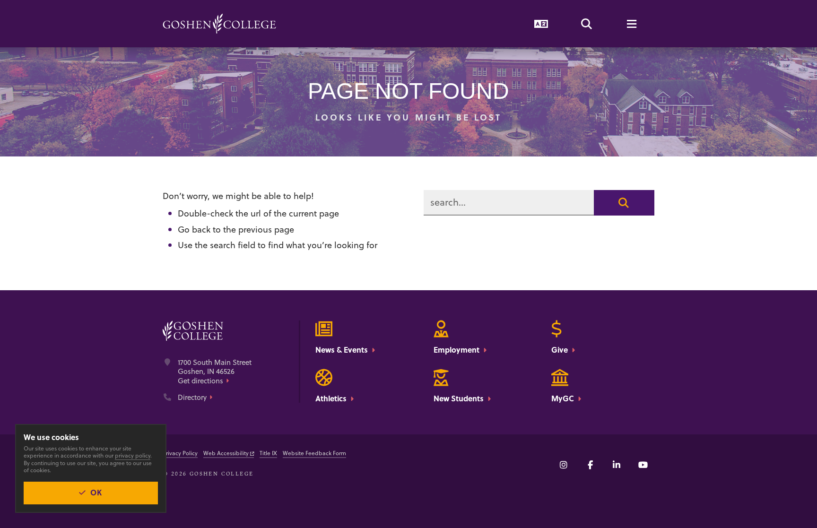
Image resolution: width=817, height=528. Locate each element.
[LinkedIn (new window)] (616, 464)
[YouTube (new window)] (643, 464)
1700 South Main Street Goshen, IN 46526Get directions (215, 372)
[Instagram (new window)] (563, 464)
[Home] (219, 23)
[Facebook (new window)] (590, 464)
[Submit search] (624, 203)
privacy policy (132, 455)
